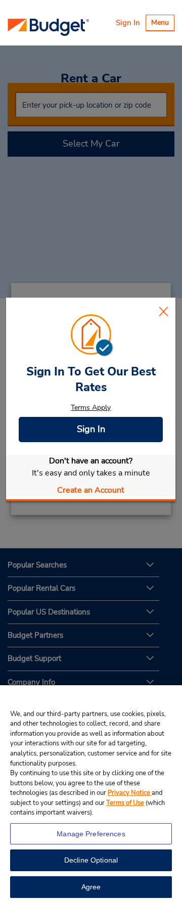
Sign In (128, 23)
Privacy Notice (130, 792)
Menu (162, 24)
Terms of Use (125, 802)
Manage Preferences (91, 834)
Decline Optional (91, 860)
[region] (91, 794)
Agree (91, 887)
